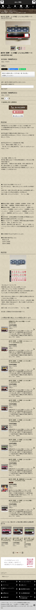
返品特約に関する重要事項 (10, 102)
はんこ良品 (18, 2)
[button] (2, 2)
